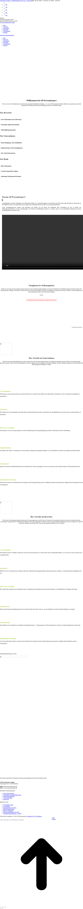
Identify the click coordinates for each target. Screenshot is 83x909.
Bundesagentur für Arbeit (9, 807)
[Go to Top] (41, 905)
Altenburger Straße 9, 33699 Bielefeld (10, 0)
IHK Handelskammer (8, 809)
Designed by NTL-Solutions (34, 816)
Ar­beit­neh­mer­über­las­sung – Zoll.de (12, 813)
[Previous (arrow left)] (0, 908)
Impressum (6, 799)
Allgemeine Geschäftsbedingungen (12, 795)
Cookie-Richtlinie (7, 798)
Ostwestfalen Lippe (8, 805)
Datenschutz (6, 820)
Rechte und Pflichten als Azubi (11, 812)
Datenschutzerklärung (8, 796)
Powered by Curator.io (77, 327)
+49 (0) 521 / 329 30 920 (26, 0)
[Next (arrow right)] (2, 908)
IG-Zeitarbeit (6, 806)
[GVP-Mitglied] (54, 820)
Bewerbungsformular (8, 793)
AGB (1, 820)
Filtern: (41, 295)
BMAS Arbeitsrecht (8, 810)
